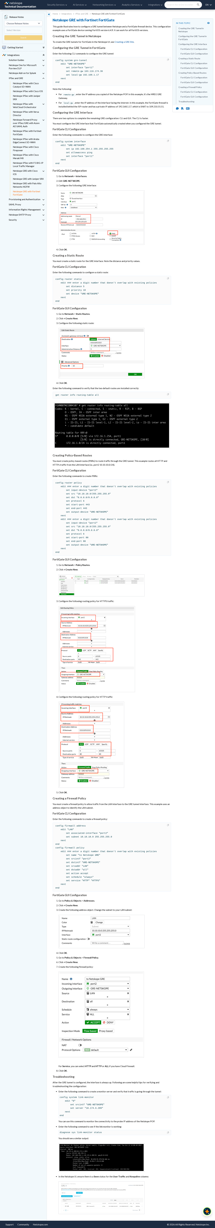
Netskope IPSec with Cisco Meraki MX (26, 156)
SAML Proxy (15, 204)
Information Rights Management (25, 209)
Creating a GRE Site (124, 42)
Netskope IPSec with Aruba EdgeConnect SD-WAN (26, 141)
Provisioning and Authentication (24, 199)
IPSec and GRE (16, 78)
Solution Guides (16, 60)
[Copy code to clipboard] (168, 60)
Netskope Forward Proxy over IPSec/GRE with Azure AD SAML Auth (26, 123)
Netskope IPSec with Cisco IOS (28, 91)
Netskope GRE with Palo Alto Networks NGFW (27, 185)
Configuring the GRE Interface (192, 44)
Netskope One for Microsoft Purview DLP (23, 67)
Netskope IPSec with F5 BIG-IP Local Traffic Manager (28, 165)
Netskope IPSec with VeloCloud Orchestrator (24, 106)
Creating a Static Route (189, 58)
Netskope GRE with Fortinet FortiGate (26, 193)
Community (23, 1224)
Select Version (13, 30)
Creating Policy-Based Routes (192, 73)
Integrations (66, 14)
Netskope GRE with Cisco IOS (25, 172)
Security (13, 219)
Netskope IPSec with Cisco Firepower (26, 149)
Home (55, 14)
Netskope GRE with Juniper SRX (28, 178)
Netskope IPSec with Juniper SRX (26, 98)
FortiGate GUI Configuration (194, 53)
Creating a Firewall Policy (190, 87)
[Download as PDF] (182, 108)
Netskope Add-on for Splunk (22, 73)
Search (23, 37)
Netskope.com (40, 1224)
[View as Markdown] (186, 108)
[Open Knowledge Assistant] (207, 1211)
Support (10, 1224)
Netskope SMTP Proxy (20, 214)
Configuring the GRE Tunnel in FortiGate (192, 38)
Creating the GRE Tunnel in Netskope (191, 30)
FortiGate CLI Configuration (194, 49)
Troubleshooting (186, 101)
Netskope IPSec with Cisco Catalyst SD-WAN (26, 85)
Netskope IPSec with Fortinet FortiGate (27, 133)
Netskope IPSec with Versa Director (26, 113)
